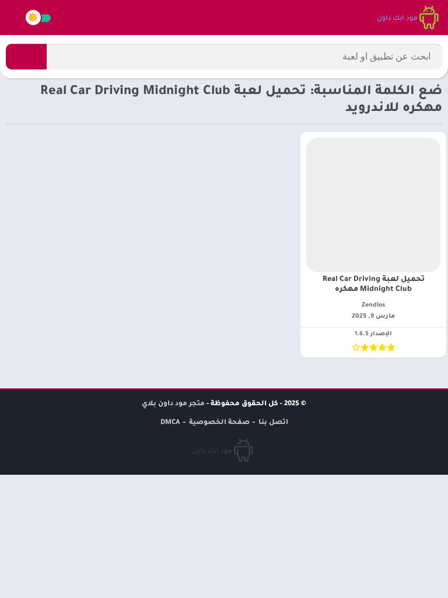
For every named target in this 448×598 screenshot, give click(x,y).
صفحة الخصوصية (219, 423)
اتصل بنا (273, 423)
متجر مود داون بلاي (173, 404)
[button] (26, 56)
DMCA (170, 423)
